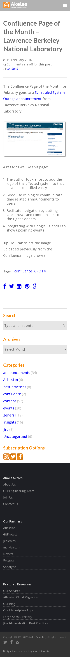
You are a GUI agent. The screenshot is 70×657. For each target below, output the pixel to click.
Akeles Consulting (37, 637)
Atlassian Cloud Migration (20, 597)
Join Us (8, 497)
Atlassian (10, 379)
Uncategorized (15, 436)
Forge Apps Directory (17, 617)
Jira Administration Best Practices (25, 623)
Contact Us (10, 504)
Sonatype (9, 567)
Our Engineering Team (18, 491)
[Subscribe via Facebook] (20, 458)
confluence (23, 271)
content (12, 69)
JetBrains (9, 541)
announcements (16, 372)
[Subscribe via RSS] (6, 458)
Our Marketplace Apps (18, 610)
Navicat (8, 554)
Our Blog (9, 604)
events (8, 408)
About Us (9, 484)
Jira (5, 429)
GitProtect (10, 534)
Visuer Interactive (41, 651)
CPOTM (40, 271)
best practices (14, 386)
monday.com (11, 547)
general (9, 415)
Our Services (11, 591)
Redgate (8, 560)
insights (9, 422)
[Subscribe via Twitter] (13, 458)
